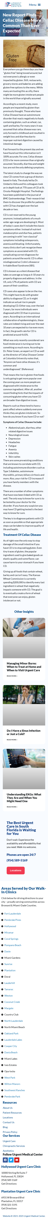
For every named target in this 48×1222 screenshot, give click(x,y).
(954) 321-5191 (9, 1204)
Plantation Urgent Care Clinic (20, 1191)
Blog (5, 1127)
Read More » (12, 676)
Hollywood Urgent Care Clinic (21, 1166)
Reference (27, 369)
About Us (8, 1107)
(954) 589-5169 (17, 860)
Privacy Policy (10, 1131)
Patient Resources (12, 1112)
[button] (34, 5)
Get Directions (9, 1183)
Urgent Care (9, 1141)
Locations (8, 1117)
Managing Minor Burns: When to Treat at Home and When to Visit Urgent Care (24, 667)
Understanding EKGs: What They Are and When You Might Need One (24, 798)
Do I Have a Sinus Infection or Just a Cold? (23, 732)
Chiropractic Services (14, 1145)
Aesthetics (8, 1150)
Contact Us (8, 1122)
